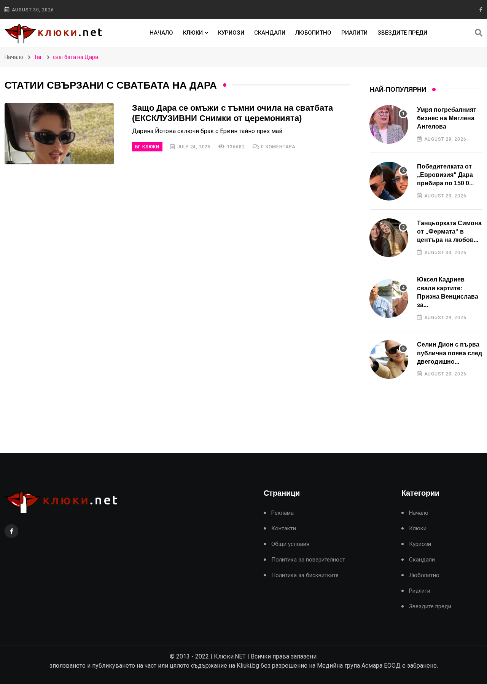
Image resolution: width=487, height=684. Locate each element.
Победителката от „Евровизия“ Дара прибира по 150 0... (445, 175)
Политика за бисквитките (305, 575)
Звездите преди (402, 32)
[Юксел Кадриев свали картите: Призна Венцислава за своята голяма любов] (389, 299)
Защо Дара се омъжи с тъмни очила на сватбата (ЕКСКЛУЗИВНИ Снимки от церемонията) (232, 113)
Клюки (193, 32)
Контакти (283, 528)
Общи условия (290, 544)
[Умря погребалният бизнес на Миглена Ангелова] (389, 124)
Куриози (231, 32)
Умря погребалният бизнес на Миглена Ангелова (446, 118)
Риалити (354, 32)
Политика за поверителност (308, 560)
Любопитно (313, 32)
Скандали (269, 32)
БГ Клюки (147, 147)
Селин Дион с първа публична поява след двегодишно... (449, 353)
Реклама (282, 513)
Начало (161, 32)
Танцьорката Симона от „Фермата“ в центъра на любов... (449, 231)
